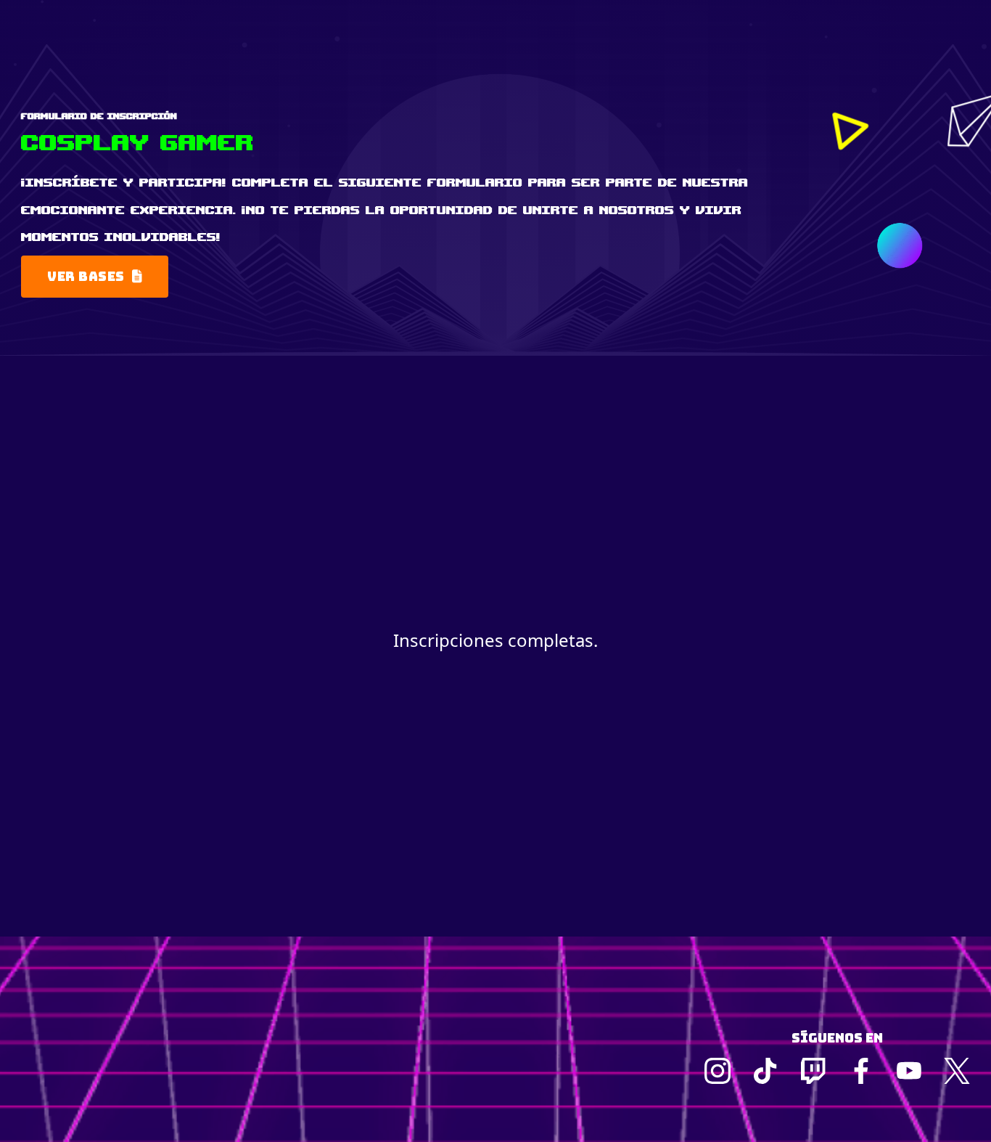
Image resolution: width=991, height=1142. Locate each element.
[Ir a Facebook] (861, 1071)
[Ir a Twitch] (813, 1071)
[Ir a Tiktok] (765, 1071)
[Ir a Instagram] (717, 1071)
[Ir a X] (957, 1071)
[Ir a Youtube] (909, 1071)
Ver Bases (86, 276)
